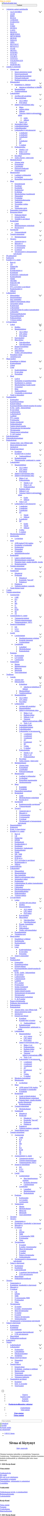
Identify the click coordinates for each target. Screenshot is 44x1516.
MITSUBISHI (15, 36)
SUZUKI (13, 54)
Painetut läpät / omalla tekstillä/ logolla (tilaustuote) (29, 1101)
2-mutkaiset (23, 135)
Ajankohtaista (25, 1408)
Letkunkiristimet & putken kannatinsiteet (24, 310)
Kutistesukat (19, 190)
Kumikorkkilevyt (16, 270)
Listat (12, 367)
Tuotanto (25, 1399)
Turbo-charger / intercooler (24, 158)
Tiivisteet (13, 1217)
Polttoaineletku (20, 147)
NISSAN (13, 40)
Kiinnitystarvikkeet (17, 449)
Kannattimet (19, 164)
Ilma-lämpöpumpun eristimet (30, 1179)
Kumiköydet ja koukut (23, 454)
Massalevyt (19, 243)
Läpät (17, 223)
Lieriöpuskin (19, 660)
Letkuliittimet (19, 1351)
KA (16, 599)
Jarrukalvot (14, 447)
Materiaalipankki (6, 1511)
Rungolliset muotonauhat (23, 179)
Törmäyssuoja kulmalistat (19, 432)
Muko (21, 107)
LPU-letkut (23, 334)
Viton (21, 1240)
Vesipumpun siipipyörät (23, 1375)
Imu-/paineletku (15, 299)
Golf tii (17, 379)
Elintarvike (14, 266)
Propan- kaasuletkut (26, 924)
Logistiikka (4, 1483)
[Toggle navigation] (3, 1391)
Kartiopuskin (19, 656)
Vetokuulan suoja (21, 208)
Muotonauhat (15, 172)
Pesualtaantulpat (20, 932)
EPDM (12, 268)
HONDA (13, 28)
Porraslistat (18, 374)
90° (20, 143)
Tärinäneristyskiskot (22, 618)
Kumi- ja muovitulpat (17, 829)
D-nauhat (22, 1245)
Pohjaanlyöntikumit (22, 78)
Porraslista (23, 954)
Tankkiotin (18, 202)
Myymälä (3, 1475)
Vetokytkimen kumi (17, 588)
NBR (21, 1234)
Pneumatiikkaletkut (17, 316)
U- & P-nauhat (15, 434)
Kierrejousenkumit (21, 74)
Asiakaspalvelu (5, 1473)
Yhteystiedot (25, 1410)
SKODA (13, 50)
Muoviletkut (19, 340)
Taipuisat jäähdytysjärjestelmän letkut (29, 114)
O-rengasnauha (20, 246)
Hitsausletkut (14, 295)
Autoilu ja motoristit (13, 67)
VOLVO (13, 63)
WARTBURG (15, 65)
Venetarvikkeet (15, 1364)
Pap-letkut (22, 702)
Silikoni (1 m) (24, 491)
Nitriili (12, 279)
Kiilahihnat (23, 684)
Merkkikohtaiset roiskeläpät (24, 226)
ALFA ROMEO (16, 12)
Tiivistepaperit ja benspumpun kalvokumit (25, 1321)
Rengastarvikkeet (16, 212)
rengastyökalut (20, 217)
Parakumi (18, 856)
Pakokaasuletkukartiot (18, 314)
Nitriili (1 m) (23, 150)
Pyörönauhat (14, 420)
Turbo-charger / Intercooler (28, 761)
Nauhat (12, 958)
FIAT (12, 24)
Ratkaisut (25, 1401)
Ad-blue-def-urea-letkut (27, 903)
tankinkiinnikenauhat (22, 553)
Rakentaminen (15, 1005)
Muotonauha (19, 1080)
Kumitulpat (19, 1268)
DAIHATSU (14, 22)
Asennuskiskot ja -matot (18, 616)
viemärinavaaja (15, 357)
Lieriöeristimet (20, 636)
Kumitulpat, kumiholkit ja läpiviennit (28, 1223)
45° (20, 139)
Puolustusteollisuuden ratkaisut (20, 1404)
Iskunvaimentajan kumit (23, 72)
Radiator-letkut (24, 489)
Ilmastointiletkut (20, 98)
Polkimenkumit (20, 170)
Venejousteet (19, 1386)
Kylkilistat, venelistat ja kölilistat (26, 1369)
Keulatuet (18, 1382)
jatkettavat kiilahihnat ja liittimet (30, 87)
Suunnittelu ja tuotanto (8, 1479)
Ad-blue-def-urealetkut (27, 706)
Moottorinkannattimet (17, 534)
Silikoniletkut (19, 351)
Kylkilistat (18, 192)
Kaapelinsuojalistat (17, 402)
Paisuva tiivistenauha (17, 1001)
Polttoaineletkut (24, 154)
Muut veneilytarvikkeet (18, 1358)
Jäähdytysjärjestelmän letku (24, 105)
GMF (17, 597)
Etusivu (25, 1395)
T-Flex (17, 631)
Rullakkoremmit (20, 458)
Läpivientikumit (15, 866)
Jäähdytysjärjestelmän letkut (20, 302)
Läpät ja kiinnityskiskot (23, 558)
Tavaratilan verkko (21, 204)
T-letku (21, 530)
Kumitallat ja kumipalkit (23, 545)
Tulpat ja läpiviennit (17, 1263)
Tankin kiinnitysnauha (18, 426)
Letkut (12, 324)
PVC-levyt (18, 348)
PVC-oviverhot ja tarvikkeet (20, 287)
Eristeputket (14, 400)
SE (16, 611)
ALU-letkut (23, 101)
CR (11, 264)
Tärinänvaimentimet (17, 234)
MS (16, 603)
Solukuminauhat (16, 424)
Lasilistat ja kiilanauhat (23, 175)
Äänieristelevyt (20, 1221)
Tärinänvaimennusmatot (23, 620)
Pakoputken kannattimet (18, 210)
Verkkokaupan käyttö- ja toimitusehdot (14, 1492)
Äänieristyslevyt (20, 241)
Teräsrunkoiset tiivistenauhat (20, 428)
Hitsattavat (18, 573)
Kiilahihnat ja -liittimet (23, 85)
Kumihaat (18, 186)
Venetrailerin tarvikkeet (18, 1379)
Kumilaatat (14, 273)
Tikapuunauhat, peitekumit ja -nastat (27, 460)
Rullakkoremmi (24, 1025)
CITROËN (14, 20)
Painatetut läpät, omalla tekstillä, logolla (29, 562)
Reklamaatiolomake (7, 1494)
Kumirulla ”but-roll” (26, 580)
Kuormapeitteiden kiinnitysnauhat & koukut (25, 406)
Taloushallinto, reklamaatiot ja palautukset (15, 1481)
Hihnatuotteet (15, 82)
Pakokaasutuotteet (21, 1354)
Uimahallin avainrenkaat (23, 393)
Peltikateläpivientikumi (23, 1278)
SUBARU (14, 52)
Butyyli (12, 262)
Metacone (18, 668)
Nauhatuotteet (11, 397)
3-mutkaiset (23, 137)
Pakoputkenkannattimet (23, 76)
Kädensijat (10, 258)
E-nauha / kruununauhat (27, 1247)
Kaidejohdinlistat (21, 370)
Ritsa (16, 389)
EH (16, 627)
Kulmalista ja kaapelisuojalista (25, 381)
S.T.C (17, 629)
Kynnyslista (19, 372)
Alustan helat (19, 162)
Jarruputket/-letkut (21, 124)
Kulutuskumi (19, 842)
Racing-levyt (19, 228)
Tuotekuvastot (25, 1397)
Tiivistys (13, 239)
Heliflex (17, 327)
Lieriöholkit (19, 166)
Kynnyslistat (14, 410)
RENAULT (14, 46)
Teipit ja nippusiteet (17, 395)
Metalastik (18, 670)
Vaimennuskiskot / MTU (23, 622)
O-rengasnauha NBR (26, 1236)
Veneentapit (19, 1373)
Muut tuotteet (11, 359)
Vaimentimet (14, 662)
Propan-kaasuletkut (21, 346)
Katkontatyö (10, 1340)
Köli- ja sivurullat (21, 1384)
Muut (12, 181)
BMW (12, 16)
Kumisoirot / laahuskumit (19, 275)
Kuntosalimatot (15, 277)
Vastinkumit (14, 571)
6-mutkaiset (23, 141)
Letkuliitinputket (20, 128)
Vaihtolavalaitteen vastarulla (25, 586)
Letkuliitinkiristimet (22, 126)
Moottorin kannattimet (22, 1078)
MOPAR (13, 38)
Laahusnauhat (15, 412)
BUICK (13, 18)
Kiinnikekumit (20, 184)
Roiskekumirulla (20, 564)
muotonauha (14, 536)
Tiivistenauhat (15, 430)
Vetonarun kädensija (22, 1377)
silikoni (26, 120)
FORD (12, 26)
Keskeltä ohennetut (26, 640)
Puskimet (13, 653)
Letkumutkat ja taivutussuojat (25, 130)
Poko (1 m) (23, 152)
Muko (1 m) (23, 478)
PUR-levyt (14, 285)
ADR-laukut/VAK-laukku (24, 543)
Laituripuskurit (15, 414)
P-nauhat (22, 1253)
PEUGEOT (14, 44)
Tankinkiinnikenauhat (22, 200)
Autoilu (13, 677)
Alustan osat (14, 69)
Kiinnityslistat (19, 1367)
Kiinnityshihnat (15, 404)
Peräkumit (18, 575)
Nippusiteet (19, 196)
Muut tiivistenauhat (26, 1249)
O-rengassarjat (20, 248)
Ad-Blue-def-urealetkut (23, 96)
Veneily (9, 1342)
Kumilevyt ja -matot (13, 260)
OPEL (12, 42)
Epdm (26, 498)
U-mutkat (22, 145)
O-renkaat (18, 250)
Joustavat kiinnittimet (17, 624)
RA (16, 607)
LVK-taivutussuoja (26, 1274)
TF (16, 614)
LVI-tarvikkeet (11, 322)
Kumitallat (18, 188)
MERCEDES (15, 34)
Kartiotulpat (19, 1266)
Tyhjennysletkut (16, 320)
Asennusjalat (14, 595)
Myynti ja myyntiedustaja (9, 1477)
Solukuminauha (24, 1257)
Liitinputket (14, 312)
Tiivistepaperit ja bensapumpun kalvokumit (25, 253)
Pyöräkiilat (18, 198)
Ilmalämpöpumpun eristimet (29, 638)
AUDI (12, 14)
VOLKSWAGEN (16, 61)
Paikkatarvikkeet (21, 215)
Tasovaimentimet (21, 672)
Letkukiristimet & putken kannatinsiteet (29, 883)
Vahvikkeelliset (24, 342)
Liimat (12, 365)
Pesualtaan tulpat (16, 355)
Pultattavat (23, 582)
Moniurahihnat (20, 89)
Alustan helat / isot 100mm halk (21, 443)
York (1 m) (23, 122)
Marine (17, 664)
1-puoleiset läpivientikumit (28, 1272)
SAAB (12, 48)
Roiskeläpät (14, 221)
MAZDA (13, 32)
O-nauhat (22, 1251)
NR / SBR (18, 854)
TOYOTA (14, 59)
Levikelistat (19, 177)
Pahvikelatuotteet (12, 436)
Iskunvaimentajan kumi (18, 445)
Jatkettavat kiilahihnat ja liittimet (32, 688)
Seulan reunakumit (16, 422)
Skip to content (5, 1)
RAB (17, 609)
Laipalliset (23, 647)
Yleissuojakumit (20, 232)
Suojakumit (14, 230)
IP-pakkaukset (11, 256)
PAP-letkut (23, 103)
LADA (12, 30)
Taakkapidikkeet (20, 391)
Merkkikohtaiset (16, 160)
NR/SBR (13, 281)
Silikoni (22, 111)
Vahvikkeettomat (25, 344)
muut (12, 540)
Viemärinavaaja (20, 934)
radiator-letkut (24, 109)
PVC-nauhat (14, 418)
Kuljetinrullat (19, 941)
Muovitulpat (19, 1276)
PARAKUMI (15, 283)
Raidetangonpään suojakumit (25, 80)
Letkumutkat (14, 308)
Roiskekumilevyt (16, 289)
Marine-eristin (20, 1371)
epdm (26, 118)
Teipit (17, 206)
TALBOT (13, 56)
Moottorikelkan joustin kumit (25, 385)
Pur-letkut (18, 156)
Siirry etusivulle (22, 1448)
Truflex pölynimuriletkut (23, 353)
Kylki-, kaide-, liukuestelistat (20, 408)
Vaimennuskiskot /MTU (27, 1162)
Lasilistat (13, 416)
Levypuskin (19, 658)
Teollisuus (10, 674)
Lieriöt (12, 633)
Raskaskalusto (11, 440)
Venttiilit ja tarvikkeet (22, 219)
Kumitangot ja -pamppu (23, 383)
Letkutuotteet (15, 93)
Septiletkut (18, 1356)
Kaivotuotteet (19, 338)
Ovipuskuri (19, 387)
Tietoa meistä (19, 1415)
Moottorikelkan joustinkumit (25, 194)
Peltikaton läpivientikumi (19, 1003)
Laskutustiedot (5, 1496)
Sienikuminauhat (25, 782)
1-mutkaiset (23, 133)
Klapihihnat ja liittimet (18, 361)
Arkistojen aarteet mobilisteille (17, 9)
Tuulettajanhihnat (21, 91)
